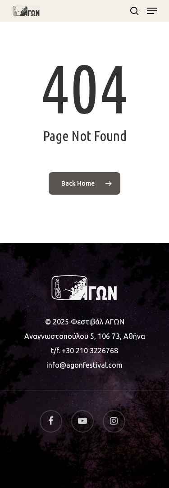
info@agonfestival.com (84, 365)
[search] (134, 10)
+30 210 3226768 (90, 351)
